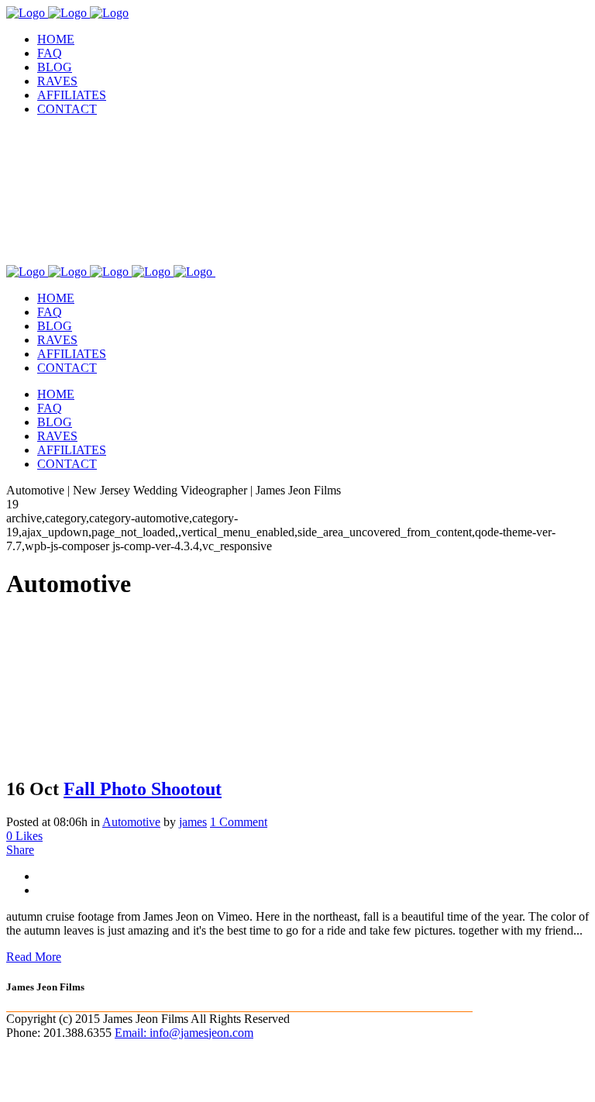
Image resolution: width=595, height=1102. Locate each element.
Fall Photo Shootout (143, 789)
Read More (33, 956)
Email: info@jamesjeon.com (184, 1032)
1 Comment (238, 821)
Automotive (131, 821)
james (193, 821)
